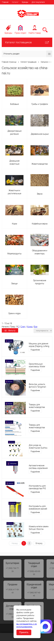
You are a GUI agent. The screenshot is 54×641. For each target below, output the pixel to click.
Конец (30, 326)
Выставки (6, 11)
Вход (36, 6)
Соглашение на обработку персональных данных (22, 20)
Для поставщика (8, 7)
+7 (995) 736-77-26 (12, 569)
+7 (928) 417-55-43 (12, 591)
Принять (23, 632)
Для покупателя (38, 2)
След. (23, 326)
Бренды (25, 2)
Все (35, 326)
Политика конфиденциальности (15, 24)
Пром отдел (20, 33)
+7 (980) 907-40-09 (12, 615)
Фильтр (11, 330)
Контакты (17, 11)
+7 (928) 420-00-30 (34, 572)
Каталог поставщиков (18, 42)
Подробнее (35, 350)
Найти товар (35, 33)
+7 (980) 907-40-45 (34, 594)
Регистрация (46, 6)
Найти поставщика (26, 7)
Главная (5, 2)
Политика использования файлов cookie (18, 15)
